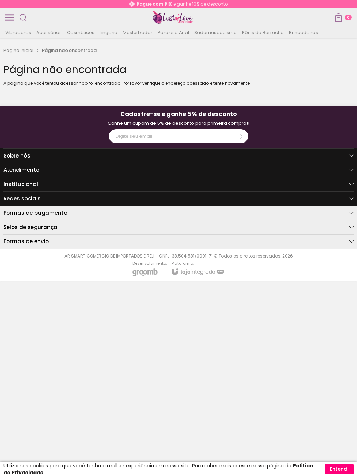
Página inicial (18, 50)
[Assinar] (241, 136)
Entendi (339, 469)
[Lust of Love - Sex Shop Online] (173, 17)
